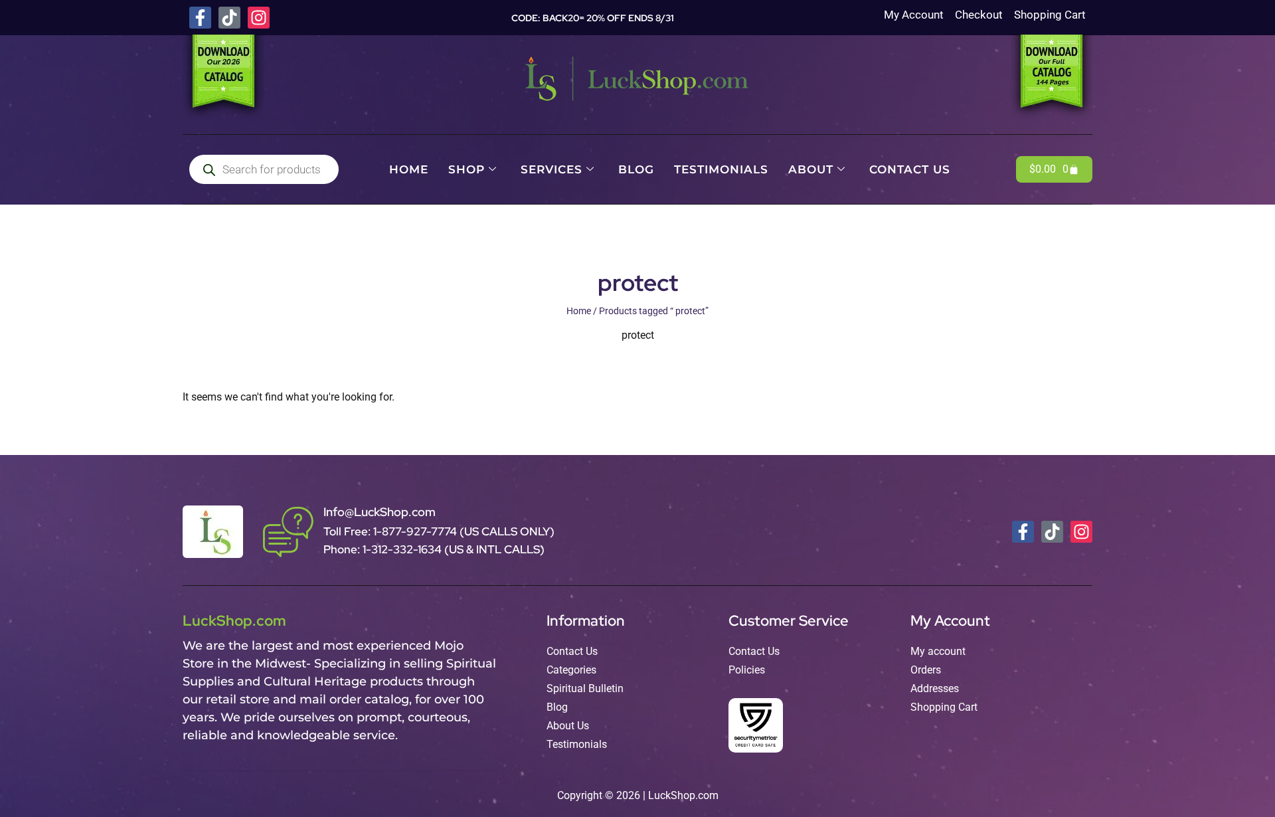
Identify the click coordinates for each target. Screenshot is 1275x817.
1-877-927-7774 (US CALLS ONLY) (463, 531)
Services (551, 169)
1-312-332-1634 (403, 549)
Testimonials (721, 169)
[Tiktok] (229, 18)
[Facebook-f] (200, 18)
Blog (636, 169)
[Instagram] (259, 18)
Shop (466, 169)
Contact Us (909, 169)
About (810, 169)
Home (408, 169)
